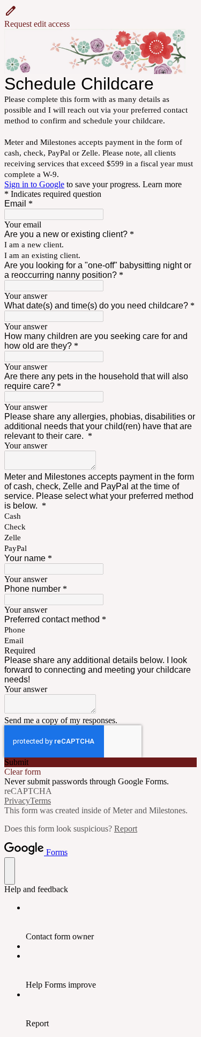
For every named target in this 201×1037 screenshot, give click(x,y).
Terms (40, 800)
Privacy (17, 800)
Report (125, 828)
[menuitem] (111, 922)
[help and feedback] (9, 871)
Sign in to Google (34, 184)
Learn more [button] (162, 184)
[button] (100, 16)
